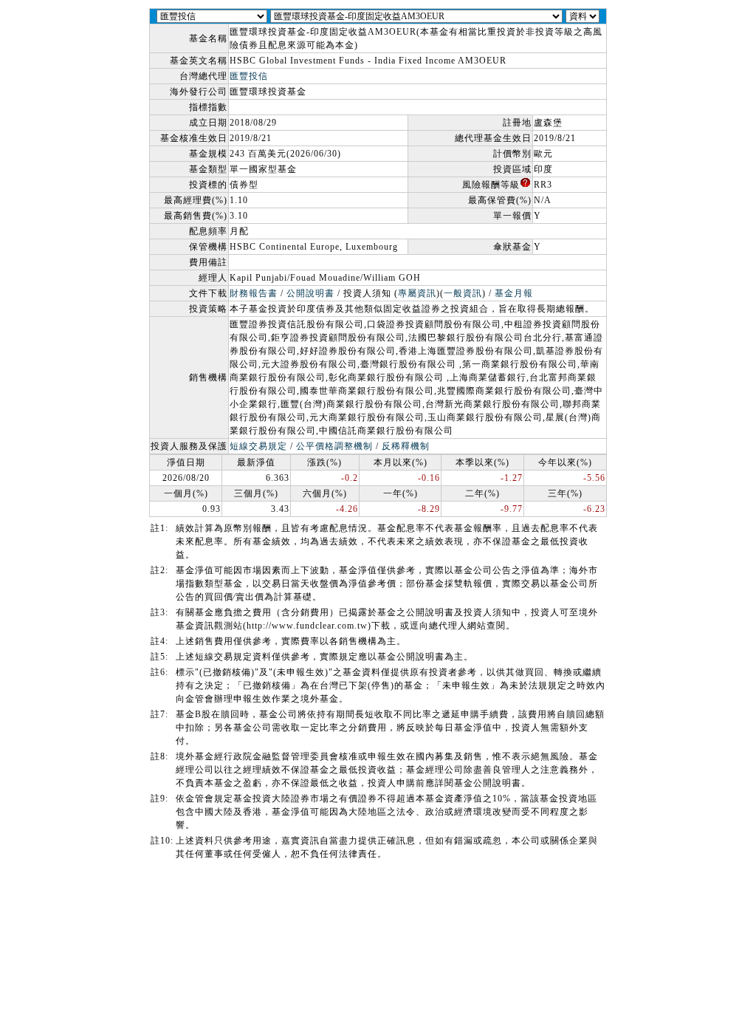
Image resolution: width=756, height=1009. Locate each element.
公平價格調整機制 (334, 446)
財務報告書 (254, 293)
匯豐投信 (249, 76)
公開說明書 (310, 293)
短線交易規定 (258, 446)
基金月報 (514, 293)
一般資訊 (463, 293)
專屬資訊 (417, 293)
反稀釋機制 (406, 446)
